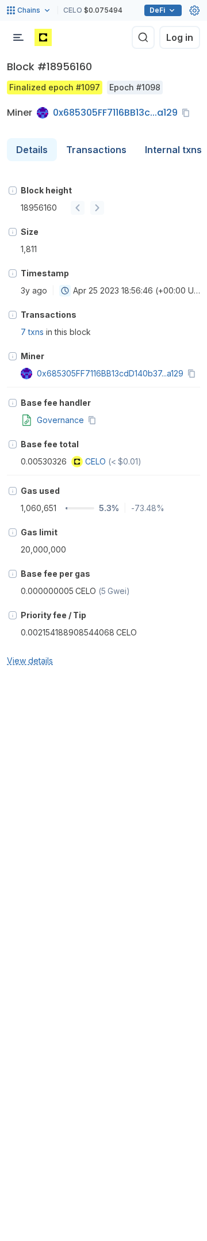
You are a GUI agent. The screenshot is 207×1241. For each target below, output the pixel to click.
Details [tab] (32, 149)
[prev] (78, 208)
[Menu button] (18, 37)
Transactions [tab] (96, 149)
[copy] (188, 113)
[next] (97, 208)
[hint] (12, 190)
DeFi (157, 10)
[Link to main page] (43, 37)
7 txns (32, 332)
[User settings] (194, 10)
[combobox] (65, 290)
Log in (179, 37)
